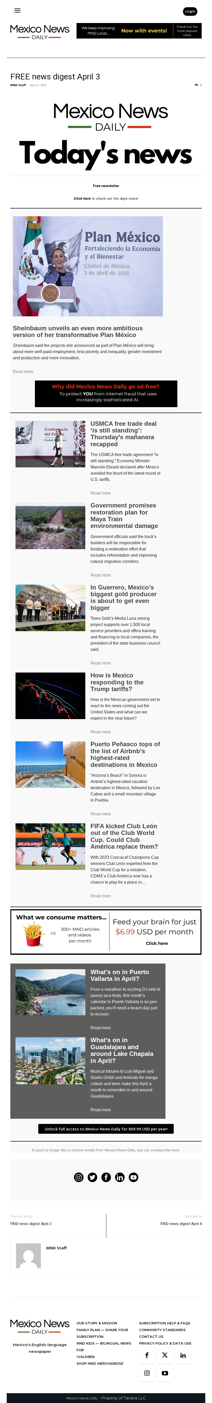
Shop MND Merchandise (100, 1363)
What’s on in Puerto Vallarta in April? (119, 975)
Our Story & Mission (97, 1323)
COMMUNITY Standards (162, 1330)
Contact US (151, 1336)
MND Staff (18, 85)
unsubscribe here (165, 1150)
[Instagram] (147, 1374)
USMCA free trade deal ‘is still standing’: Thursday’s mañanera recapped (123, 433)
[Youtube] (165, 1374)
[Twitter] (165, 1355)
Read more (23, 371)
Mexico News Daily (81, 1398)
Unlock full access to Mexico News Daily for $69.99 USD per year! (106, 1128)
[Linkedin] (183, 1355)
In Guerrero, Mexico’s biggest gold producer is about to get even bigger (123, 597)
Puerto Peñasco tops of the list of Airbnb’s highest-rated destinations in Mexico (125, 754)
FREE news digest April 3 (55, 76)
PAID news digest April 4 (181, 1223)
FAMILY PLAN (89, 1330)
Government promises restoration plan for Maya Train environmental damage (124, 515)
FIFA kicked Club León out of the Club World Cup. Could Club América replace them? (124, 836)
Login (190, 11)
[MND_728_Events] (139, 42)
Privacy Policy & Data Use (165, 1343)
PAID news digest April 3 (30, 1223)
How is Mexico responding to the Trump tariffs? (116, 682)
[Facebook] (147, 1355)
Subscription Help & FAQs (164, 1323)
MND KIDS (86, 1343)
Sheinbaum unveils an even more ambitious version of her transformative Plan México (78, 331)
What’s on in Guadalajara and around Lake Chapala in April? (121, 1050)
